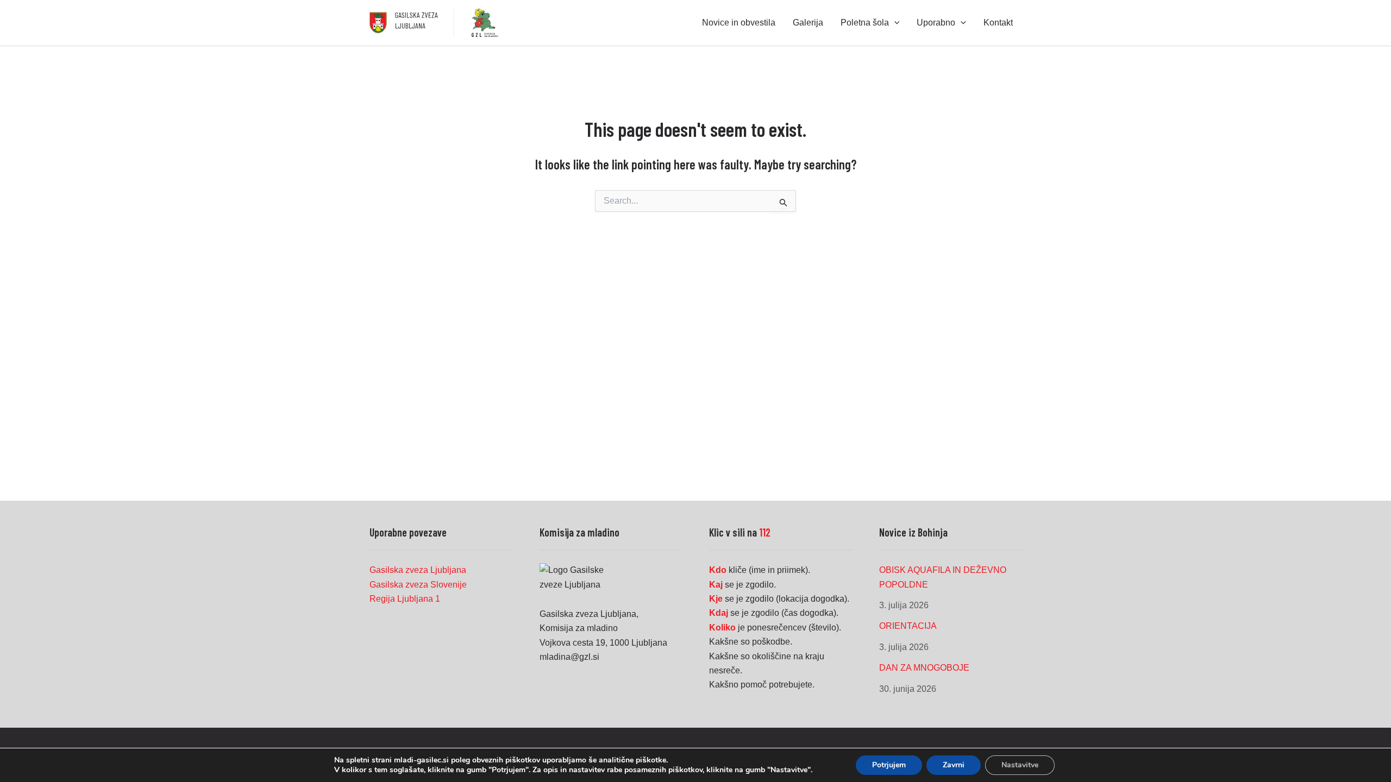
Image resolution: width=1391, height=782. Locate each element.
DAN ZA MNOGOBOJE (924, 667)
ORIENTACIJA (908, 625)
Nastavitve (1019, 765)
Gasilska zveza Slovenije (418, 584)
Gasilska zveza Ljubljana (417, 570)
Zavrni (953, 765)
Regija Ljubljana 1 (404, 598)
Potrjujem (889, 765)
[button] (894, 23)
